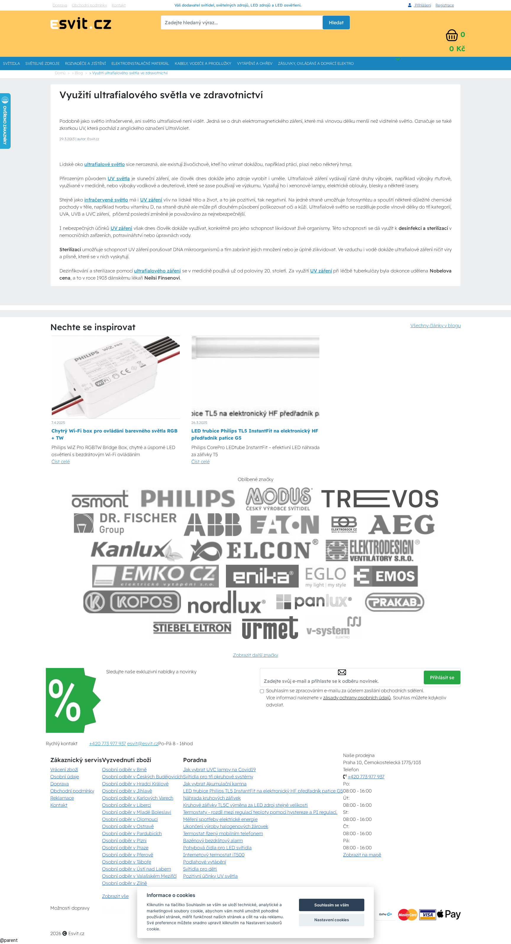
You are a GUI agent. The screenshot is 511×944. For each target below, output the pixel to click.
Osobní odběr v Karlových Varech (137, 798)
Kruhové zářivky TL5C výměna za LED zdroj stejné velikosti (245, 805)
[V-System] (333, 627)
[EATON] (285, 524)
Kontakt (119, 5)
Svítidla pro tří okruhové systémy (218, 777)
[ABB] (213, 524)
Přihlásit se (442, 677)
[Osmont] (100, 499)
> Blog (77, 72)
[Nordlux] (227, 601)
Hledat (336, 22)
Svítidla (11, 63)
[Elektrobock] (344, 524)
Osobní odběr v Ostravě (128, 826)
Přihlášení (422, 5)
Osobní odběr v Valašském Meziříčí (139, 876)
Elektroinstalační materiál (140, 63)
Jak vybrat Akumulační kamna (215, 784)
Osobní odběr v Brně (124, 769)
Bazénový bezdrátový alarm (213, 840)
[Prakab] (395, 601)
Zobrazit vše (115, 896)
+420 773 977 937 (107, 743)
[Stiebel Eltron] (192, 627)
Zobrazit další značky (255, 655)
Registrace (445, 5)
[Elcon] (254, 550)
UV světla (119, 178)
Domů (60, 72)
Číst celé (60, 461)
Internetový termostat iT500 (214, 855)
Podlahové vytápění (204, 862)
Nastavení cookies (331, 919)
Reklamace (62, 798)
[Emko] (155, 576)
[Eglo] (326, 576)
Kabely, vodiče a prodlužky (203, 63)
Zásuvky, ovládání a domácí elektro (316, 63)
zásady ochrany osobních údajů (357, 698)
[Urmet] (270, 627)
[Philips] (188, 499)
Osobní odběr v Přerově (127, 855)
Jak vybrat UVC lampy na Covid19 (219, 769)
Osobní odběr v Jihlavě (127, 791)
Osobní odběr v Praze (125, 848)
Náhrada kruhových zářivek (212, 798)
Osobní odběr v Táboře (126, 862)
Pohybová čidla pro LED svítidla (217, 848)
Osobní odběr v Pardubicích (132, 833)
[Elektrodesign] (372, 550)
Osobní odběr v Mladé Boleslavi (136, 812)
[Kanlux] (137, 550)
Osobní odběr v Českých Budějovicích (142, 777)
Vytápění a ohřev (254, 63)
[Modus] (279, 499)
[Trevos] (381, 499)
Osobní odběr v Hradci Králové (135, 784)
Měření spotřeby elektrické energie (220, 819)
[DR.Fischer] (125, 524)
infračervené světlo (106, 200)
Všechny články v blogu (435, 325)
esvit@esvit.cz (142, 743)
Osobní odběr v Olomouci (130, 819)
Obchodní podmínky (89, 5)
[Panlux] (314, 601)
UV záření (151, 200)
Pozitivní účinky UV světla (210, 876)
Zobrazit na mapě (362, 855)
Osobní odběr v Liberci (126, 805)
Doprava (60, 5)
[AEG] (402, 524)
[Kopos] (132, 601)
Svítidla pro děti (200, 869)
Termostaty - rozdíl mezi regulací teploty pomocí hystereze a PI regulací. (260, 812)
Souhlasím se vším (331, 905)
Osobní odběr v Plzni (124, 840)
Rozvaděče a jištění (85, 63)
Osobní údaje (64, 777)
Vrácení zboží (64, 769)
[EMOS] (386, 576)
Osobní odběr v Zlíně (124, 883)
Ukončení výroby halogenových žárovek (225, 826)
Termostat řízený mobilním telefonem (223, 833)
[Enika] (262, 576)
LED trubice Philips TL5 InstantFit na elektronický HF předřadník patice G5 (263, 791)
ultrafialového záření (157, 271)
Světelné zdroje (42, 63)
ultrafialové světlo (104, 164)
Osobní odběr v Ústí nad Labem (136, 869)
